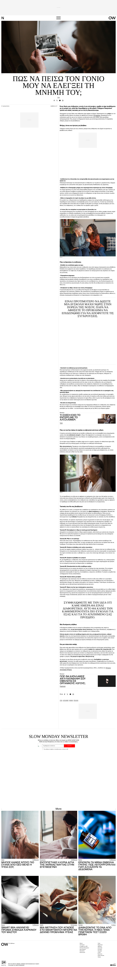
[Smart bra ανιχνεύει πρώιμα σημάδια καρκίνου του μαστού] (20, 900)
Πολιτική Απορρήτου (84, 947)
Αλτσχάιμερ (97, 115)
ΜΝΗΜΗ (71, 700)
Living (99, 952)
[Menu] (58, 18)
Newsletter (82, 950)
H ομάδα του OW (83, 946)
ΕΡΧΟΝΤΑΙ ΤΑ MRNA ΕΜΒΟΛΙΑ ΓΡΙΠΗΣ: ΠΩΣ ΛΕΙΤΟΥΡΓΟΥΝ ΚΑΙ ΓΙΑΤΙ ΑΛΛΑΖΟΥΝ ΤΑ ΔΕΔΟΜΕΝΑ (96, 866)
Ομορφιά (100, 950)
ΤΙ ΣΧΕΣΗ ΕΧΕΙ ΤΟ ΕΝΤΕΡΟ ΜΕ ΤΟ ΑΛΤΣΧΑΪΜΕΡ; (70, 417)
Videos (99, 957)
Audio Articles (101, 955)
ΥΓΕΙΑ (61, 700)
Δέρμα (2, 859)
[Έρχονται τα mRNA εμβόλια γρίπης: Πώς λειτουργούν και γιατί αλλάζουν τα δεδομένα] (97, 835)
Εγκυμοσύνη (42, 859)
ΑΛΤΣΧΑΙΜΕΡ (66, 700)
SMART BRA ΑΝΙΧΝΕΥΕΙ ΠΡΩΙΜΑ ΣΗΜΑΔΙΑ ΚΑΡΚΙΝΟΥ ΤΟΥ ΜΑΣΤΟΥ (18, 930)
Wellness (100, 946)
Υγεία (58, 97)
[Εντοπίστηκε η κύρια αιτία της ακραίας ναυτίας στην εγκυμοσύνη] (58, 835)
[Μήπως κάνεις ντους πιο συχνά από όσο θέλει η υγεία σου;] (20, 835)
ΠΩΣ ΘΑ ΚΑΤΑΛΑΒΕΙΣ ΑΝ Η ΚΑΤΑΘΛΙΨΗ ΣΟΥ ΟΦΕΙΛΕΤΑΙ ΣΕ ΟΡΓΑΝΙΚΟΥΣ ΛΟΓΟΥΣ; (72, 680)
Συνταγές (100, 949)
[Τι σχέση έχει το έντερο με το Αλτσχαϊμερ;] (107, 419)
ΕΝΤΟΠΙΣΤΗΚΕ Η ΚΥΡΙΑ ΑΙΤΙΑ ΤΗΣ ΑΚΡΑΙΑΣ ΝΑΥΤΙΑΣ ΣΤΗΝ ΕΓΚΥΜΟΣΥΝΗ (57, 864)
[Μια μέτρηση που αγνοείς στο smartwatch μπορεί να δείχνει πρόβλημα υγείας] (58, 900)
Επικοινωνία (82, 952)
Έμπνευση (100, 954)
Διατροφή (100, 947)
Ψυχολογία (62, 686)
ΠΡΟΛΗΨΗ (76, 700)
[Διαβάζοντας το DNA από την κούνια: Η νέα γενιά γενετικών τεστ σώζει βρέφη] (97, 900)
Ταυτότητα (82, 944)
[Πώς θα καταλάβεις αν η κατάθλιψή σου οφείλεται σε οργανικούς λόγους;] (107, 681)
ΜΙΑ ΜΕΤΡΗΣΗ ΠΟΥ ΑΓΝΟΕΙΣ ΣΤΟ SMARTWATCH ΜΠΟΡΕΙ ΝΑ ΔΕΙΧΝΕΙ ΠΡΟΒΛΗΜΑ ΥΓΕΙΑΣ (58, 930)
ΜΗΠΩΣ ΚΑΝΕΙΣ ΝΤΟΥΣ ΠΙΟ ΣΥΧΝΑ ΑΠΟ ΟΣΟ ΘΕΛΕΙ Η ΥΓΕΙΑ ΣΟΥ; (17, 864)
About (81, 943)
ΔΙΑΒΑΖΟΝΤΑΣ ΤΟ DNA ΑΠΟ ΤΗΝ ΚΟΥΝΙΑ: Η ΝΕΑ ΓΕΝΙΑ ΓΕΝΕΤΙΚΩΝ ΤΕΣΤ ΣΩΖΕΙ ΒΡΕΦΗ (94, 931)
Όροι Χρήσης (83, 949)
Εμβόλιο (80, 859)
